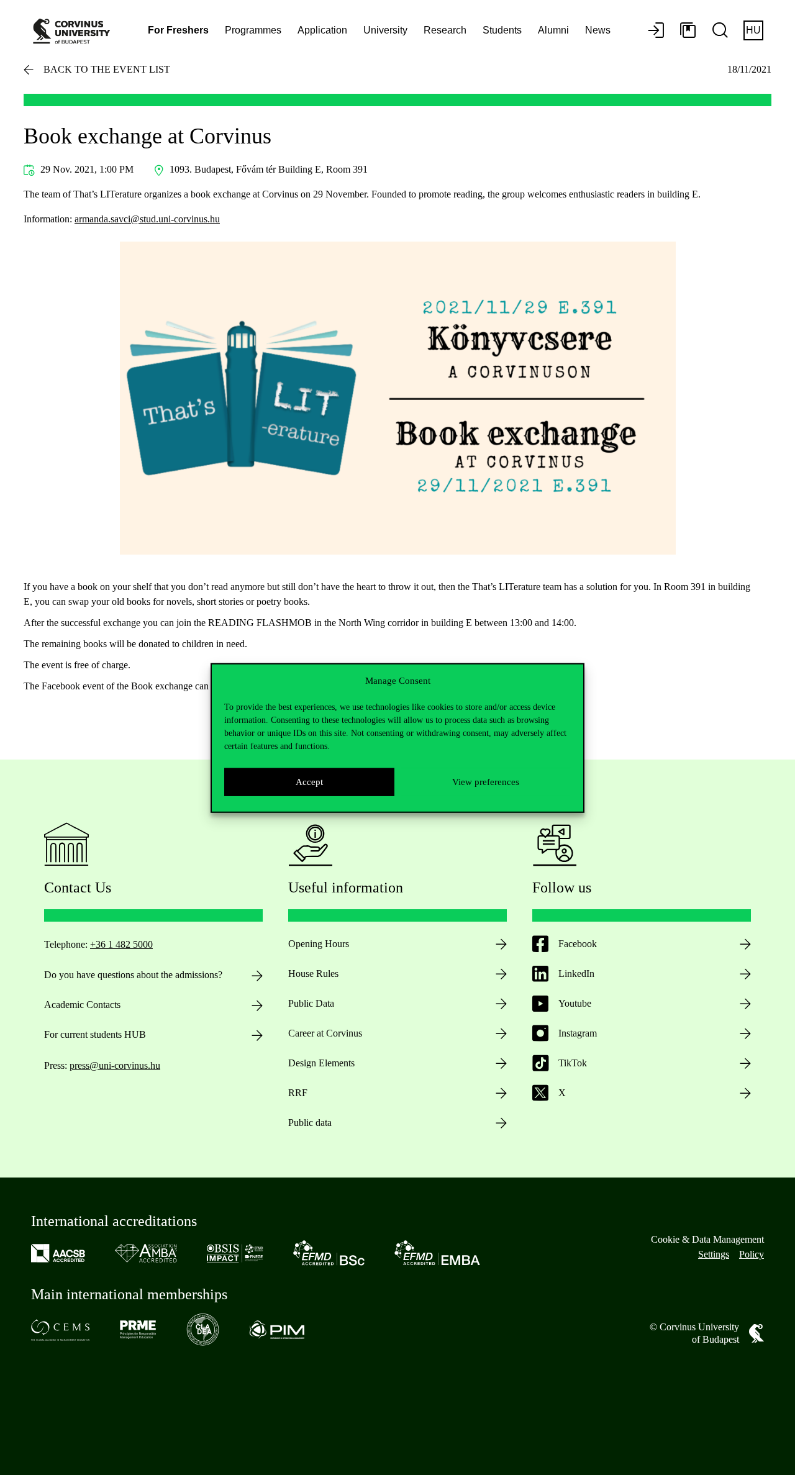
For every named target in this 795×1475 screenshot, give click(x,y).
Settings (713, 1254)
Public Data (311, 1003)
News (598, 30)
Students (502, 30)
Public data (310, 1122)
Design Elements (321, 1063)
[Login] (656, 31)
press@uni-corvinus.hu (115, 1065)
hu (753, 30)
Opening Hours (318, 943)
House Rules (313, 973)
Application (322, 30)
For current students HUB (95, 1034)
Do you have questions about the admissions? (133, 974)
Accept (309, 781)
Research (445, 30)
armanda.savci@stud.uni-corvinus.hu (147, 219)
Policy (751, 1254)
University (385, 30)
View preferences (485, 781)
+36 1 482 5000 (121, 944)
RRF (297, 1092)
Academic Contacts (82, 1004)
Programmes (253, 30)
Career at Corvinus (325, 1033)
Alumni (553, 30)
